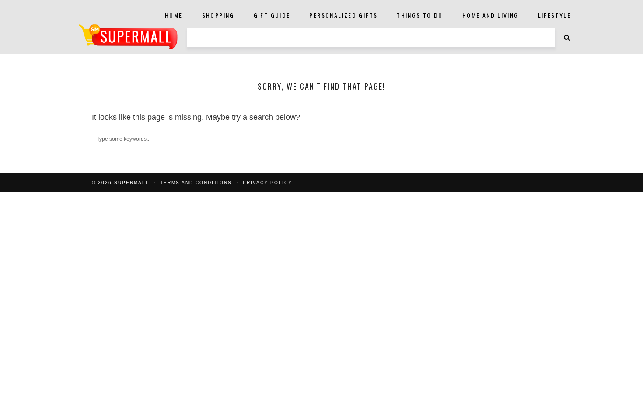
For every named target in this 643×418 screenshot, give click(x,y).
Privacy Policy (267, 182)
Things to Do (420, 15)
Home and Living (490, 15)
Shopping (218, 15)
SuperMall (131, 182)
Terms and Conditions (196, 182)
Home (174, 15)
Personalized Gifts (343, 15)
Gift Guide (272, 15)
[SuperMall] (128, 36)
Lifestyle (554, 15)
